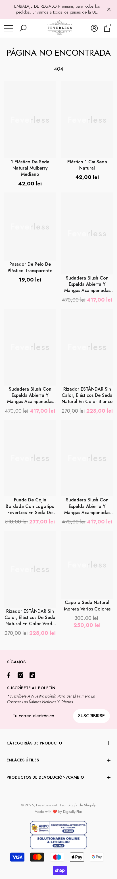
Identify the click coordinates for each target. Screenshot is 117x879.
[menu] (8, 28)
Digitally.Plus (72, 811)
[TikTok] (34, 675)
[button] (23, 28)
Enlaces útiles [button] (23, 760)
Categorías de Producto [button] (34, 743)
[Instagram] (22, 675)
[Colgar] (109, 9)
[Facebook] (10, 675)
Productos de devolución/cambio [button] (45, 777)
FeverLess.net (46, 805)
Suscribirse (91, 716)
